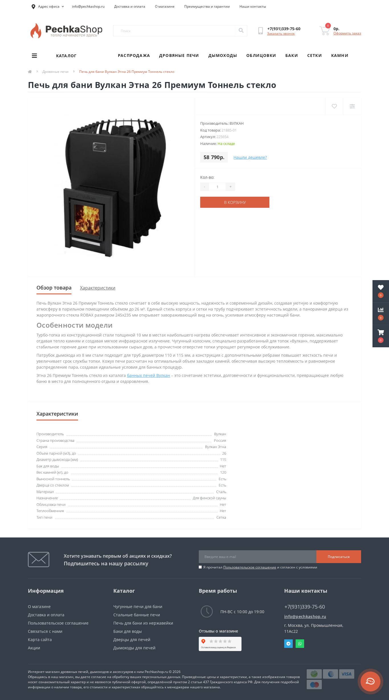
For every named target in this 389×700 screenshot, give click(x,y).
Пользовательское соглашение (249, 567)
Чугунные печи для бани (137, 606)
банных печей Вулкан (148, 375)
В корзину (235, 202)
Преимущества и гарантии (207, 6)
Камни (340, 55)
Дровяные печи (179, 55)
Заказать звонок (281, 33)
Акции (34, 647)
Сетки (314, 55)
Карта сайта (40, 639)
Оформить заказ (347, 33)
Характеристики (97, 288)
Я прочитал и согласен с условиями (260, 567)
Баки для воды (127, 631)
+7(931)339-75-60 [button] (304, 606)
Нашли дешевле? (250, 157)
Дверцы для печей (131, 639)
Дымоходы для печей (134, 647)
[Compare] (352, 106)
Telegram (288, 643)
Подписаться (339, 556)
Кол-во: (207, 177)
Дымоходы (223, 55)
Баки (291, 55)
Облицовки (261, 55)
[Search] (241, 30)
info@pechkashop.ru (88, 6)
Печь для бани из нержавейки (143, 623)
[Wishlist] (334, 106)
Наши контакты (252, 6)
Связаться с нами (45, 631)
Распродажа (134, 55)
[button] (380, 336)
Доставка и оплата (129, 6)
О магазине (165, 6)
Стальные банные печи (136, 614)
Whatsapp (300, 643)
